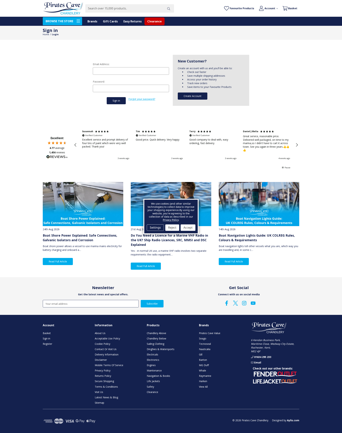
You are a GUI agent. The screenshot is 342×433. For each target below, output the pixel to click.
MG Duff (204, 365)
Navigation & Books (158, 375)
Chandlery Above (156, 333)
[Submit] (168, 8)
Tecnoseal (205, 343)
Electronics (153, 359)
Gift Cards (110, 21)
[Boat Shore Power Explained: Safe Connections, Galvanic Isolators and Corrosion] (83, 204)
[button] (75, 145)
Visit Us (99, 392)
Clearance (154, 21)
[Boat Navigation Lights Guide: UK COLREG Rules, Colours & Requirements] (259, 204)
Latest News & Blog (106, 397)
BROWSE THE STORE (59, 21)
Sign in (46, 338)
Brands (92, 21)
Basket (47, 333)
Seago (202, 338)
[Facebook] (226, 303)
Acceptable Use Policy (107, 338)
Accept (188, 227)
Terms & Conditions (106, 386)
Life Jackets (153, 381)
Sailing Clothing (155, 343)
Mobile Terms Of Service (109, 365)
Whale (202, 370)
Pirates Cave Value (209, 333)
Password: (99, 81)
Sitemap (99, 402)
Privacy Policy (102, 370)
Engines (151, 365)
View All (203, 386)
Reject (172, 227)
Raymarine (205, 375)
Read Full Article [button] (58, 261)
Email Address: (101, 64)
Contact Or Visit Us (105, 349)
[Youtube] (253, 303)
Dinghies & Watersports (160, 349)
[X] (235, 303)
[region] (186, 145)
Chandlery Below (156, 338)
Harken (203, 381)
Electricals (152, 354)
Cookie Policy (102, 343)
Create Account (192, 96)
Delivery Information (106, 354)
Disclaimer (101, 359)
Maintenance (154, 370)
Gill (200, 354)
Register (47, 343)
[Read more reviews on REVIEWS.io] (57, 157)
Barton (203, 359)
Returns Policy (103, 375)
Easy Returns (132, 21)
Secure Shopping (104, 381)
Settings (155, 227)
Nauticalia (204, 349)
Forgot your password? (141, 99)
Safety (150, 386)
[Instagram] (244, 303)
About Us (100, 333)
